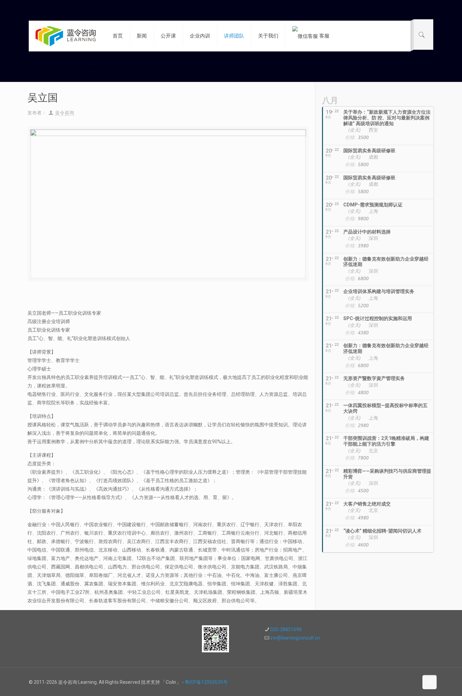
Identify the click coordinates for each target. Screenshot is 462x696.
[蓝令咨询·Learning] (66, 36)
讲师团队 (62, 67)
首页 (33, 67)
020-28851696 (286, 629)
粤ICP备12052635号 (206, 682)
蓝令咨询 (64, 112)
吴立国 (126, 67)
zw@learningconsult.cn (295, 638)
